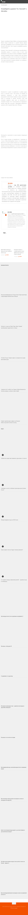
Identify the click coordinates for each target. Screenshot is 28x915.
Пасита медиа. (14, 908)
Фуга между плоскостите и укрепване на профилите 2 (12, 616)
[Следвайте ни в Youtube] (14, 911)
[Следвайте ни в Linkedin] (16, 911)
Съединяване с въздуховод (7, 676)
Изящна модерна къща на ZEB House (9, 520)
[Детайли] (5, 188)
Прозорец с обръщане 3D (6, 646)
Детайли (10, 183)
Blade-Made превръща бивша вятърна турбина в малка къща (6, 251)
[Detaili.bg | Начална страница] (4, 1)
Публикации (4, 5)
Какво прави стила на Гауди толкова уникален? (12, 549)
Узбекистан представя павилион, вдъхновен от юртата (14, 458)
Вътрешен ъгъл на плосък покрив (8, 737)
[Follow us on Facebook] (12, 911)
